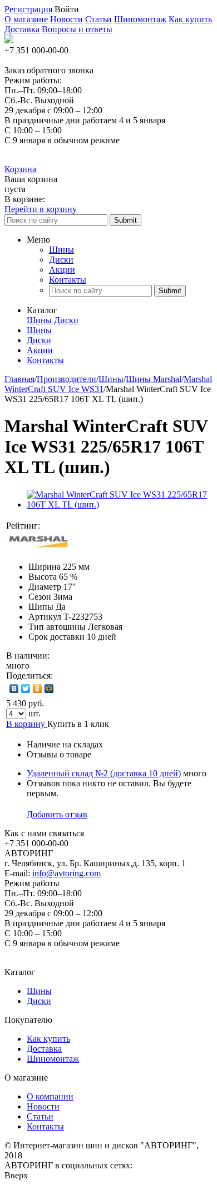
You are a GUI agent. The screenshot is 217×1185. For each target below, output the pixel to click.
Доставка (22, 29)
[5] (96, 525)
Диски (61, 259)
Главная (19, 379)
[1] (52, 525)
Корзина (20, 169)
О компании (50, 1096)
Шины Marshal (153, 379)
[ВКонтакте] (14, 688)
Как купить (190, 19)
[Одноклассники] (37, 688)
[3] (74, 525)
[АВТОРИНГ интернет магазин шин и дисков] (8, 40)
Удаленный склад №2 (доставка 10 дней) (104, 773)
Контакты (67, 279)
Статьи (98, 19)
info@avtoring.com (66, 873)
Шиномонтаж (140, 19)
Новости (66, 19)
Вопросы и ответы (77, 29)
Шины (61, 249)
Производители (66, 379)
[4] (85, 525)
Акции (62, 269)
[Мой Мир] (49, 688)
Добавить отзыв (57, 814)
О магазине (26, 19)
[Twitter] (26, 688)
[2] (63, 525)
